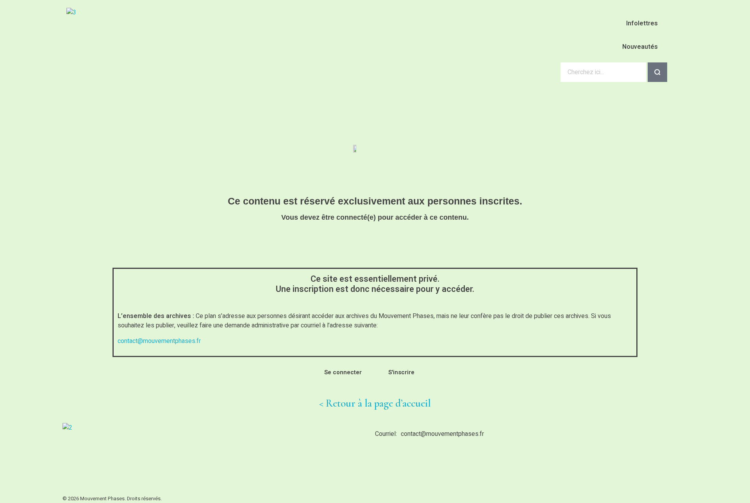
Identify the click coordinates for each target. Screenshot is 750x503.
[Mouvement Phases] (134, 49)
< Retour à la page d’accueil (375, 403)
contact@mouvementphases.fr (159, 341)
